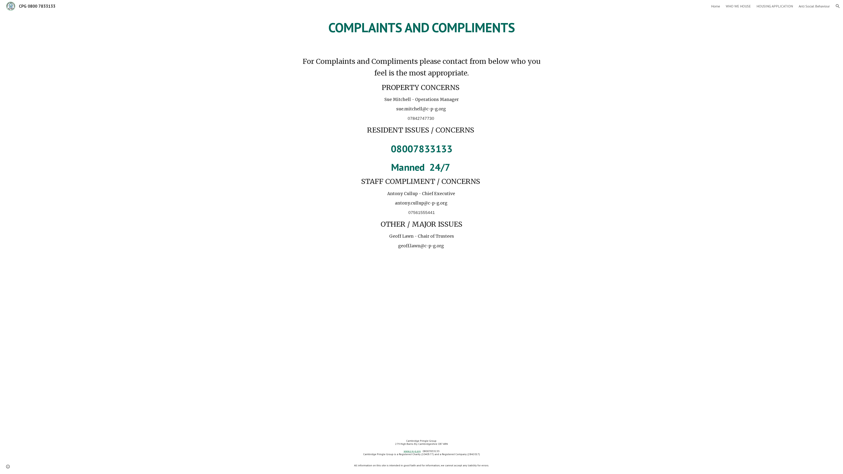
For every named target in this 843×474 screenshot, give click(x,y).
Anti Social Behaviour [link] (814, 6)
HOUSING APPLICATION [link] (775, 6)
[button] (837, 6)
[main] (421, 27)
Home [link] (715, 6)
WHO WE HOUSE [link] (738, 6)
